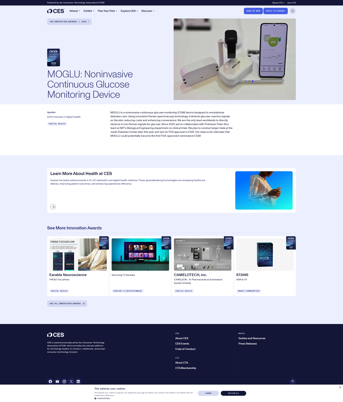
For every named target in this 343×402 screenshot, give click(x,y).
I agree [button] (208, 393)
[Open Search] (292, 11)
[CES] (56, 11)
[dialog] (171, 393)
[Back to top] (292, 381)
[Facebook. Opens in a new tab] (50, 381)
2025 (84, 22)
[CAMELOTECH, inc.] (203, 266)
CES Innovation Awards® (63, 22)
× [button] (340, 387)
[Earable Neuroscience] (78, 266)
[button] (144, 398)
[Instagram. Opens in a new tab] (64, 381)
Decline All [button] (233, 393)
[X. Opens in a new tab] (71, 381)
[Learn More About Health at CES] (171, 190)
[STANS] (265, 266)
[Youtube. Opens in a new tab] (57, 381)
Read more (110, 395)
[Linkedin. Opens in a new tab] (78, 381)
